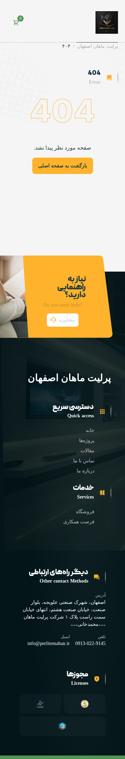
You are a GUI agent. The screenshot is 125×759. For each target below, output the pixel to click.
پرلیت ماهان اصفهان (97, 46)
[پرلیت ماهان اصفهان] (106, 22)
